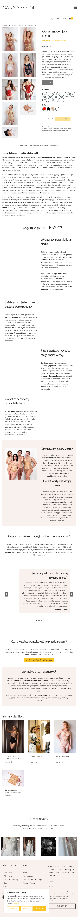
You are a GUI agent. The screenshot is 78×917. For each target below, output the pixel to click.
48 (50, 100)
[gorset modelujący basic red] (10, 89)
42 (67, 94)
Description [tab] (24, 145)
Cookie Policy (17, 903)
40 (61, 94)
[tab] (12, 136)
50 (56, 100)
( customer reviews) (58, 40)
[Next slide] (71, 594)
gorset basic (56, 128)
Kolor (44, 105)
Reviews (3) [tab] (54, 145)
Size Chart (48, 82)
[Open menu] (75, 8)
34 (45, 94)
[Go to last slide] (6, 594)
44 (73, 94)
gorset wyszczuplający (55, 130)
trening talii (64, 130)
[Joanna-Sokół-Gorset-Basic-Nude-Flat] (28, 108)
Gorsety (50, 127)
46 (45, 100)
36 (50, 94)
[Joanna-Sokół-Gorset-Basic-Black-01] (28, 65)
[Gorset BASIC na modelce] (10, 113)
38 (56, 94)
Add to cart (63, 119)
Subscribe (62, 906)
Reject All (26, 908)
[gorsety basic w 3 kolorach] (10, 132)
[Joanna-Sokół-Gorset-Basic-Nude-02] (28, 39)
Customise (13, 908)
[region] (26, 901)
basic (46, 128)
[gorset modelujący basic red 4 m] (28, 89)
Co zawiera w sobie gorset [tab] (39, 145)
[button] (10, 846)
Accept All (39, 908)
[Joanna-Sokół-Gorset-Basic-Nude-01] (10, 39)
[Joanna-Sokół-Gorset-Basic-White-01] (10, 65)
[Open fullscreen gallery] (34, 136)
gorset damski (63, 128)
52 (61, 100)
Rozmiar (45, 90)
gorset (50, 128)
